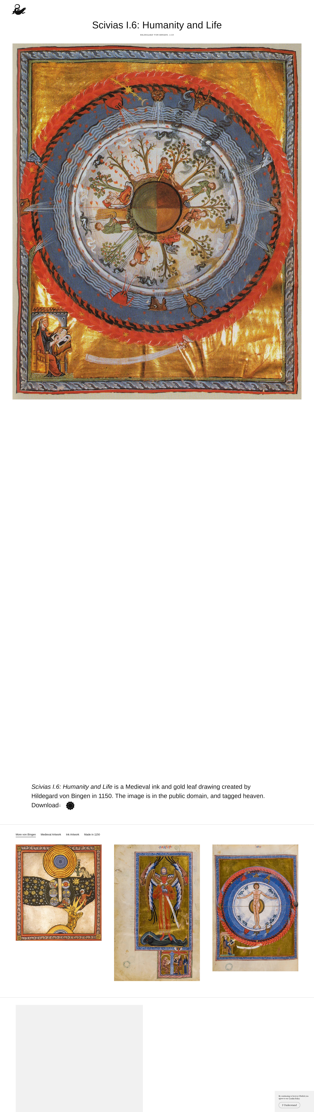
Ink (156, 786)
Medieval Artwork (51, 834)
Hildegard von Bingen (154, 35)
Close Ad (296, 672)
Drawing (209, 786)
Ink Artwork (72, 834)
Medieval (137, 786)
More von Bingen (26, 834)
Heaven (253, 796)
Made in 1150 (92, 834)
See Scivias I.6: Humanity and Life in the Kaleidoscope (70, 805)
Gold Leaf (185, 786)
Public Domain (188, 796)
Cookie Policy (294, 1098)
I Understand (289, 1105)
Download (45, 805)
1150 (105, 796)
